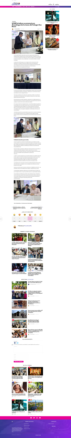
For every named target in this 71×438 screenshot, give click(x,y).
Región (21, 255)
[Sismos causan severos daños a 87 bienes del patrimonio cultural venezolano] (19, 314)
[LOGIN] (58, 7)
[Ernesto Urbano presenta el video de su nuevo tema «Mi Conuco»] (19, 285)
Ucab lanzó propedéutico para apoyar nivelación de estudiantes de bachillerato (35, 260)
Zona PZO (32, 6)
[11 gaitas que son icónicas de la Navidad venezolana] (52, 43)
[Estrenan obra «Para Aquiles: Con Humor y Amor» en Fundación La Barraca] (35, 371)
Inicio (12, 0)
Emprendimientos (26, 423)
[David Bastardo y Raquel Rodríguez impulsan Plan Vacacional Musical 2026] (19, 324)
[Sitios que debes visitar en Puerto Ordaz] (35, 405)
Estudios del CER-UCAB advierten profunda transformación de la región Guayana (19, 257)
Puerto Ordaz (17, 255)
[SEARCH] (57, 7)
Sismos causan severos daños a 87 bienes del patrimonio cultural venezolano (35, 311)
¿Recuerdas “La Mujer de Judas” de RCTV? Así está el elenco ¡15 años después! (35, 395)
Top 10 (24, 6)
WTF (29, 6)
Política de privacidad (26, 425)
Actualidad (13, 255)
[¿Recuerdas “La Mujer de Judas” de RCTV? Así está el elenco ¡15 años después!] (35, 387)
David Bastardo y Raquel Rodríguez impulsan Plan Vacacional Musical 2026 (33, 321)
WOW (27, 6)
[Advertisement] (27, 15)
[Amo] (15, 382)
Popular (50, 4)
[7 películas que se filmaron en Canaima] (19, 405)
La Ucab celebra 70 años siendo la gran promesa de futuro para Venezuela (19, 243)
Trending (57, 4)
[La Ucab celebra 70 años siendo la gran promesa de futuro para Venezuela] (19, 237)
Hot (53, 4)
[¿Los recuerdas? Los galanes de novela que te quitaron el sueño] (19, 387)
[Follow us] (55, 7)
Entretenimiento (18, 6)
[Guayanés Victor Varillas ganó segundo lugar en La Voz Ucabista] (19, 267)
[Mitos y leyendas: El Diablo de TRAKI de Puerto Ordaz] (52, 29)
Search (58, 429)
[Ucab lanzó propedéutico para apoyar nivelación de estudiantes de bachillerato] (35, 253)
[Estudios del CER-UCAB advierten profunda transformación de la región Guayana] (19, 251)
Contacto (15, 0)
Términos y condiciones (27, 428)
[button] (15, 343)
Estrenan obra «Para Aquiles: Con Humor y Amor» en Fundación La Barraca (35, 377)
